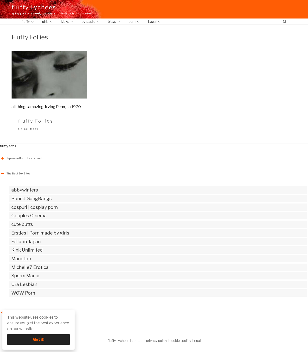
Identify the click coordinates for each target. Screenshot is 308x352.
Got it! (38, 339)
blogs (112, 21)
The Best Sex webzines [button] (21, 313)
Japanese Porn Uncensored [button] (24, 158)
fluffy (25, 21)
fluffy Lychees (34, 7)
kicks (65, 21)
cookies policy (180, 341)
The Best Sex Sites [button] (18, 173)
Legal (152, 21)
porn (131, 21)
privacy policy (156, 341)
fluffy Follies (35, 121)
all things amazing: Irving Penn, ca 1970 (46, 107)
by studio (88, 21)
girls (45, 21)
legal (197, 341)
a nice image (28, 128)
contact (138, 341)
